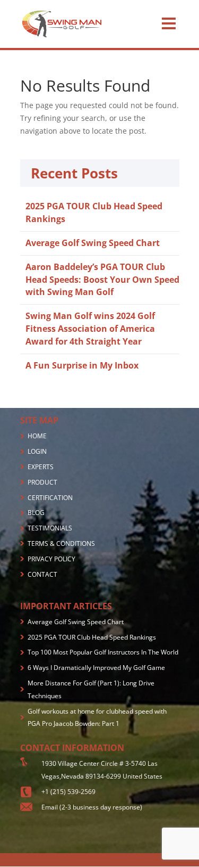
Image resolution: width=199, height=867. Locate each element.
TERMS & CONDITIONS (61, 543)
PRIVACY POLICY (51, 558)
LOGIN (37, 451)
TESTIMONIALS (50, 528)
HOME (37, 435)
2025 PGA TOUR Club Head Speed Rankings (92, 637)
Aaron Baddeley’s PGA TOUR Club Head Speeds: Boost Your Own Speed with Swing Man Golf (102, 279)
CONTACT (42, 574)
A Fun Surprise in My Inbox (82, 365)
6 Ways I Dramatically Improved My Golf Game (96, 667)
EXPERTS (41, 466)
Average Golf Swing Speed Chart (92, 243)
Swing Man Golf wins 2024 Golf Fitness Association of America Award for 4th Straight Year (90, 328)
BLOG (36, 512)
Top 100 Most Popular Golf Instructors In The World (103, 652)
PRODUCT (42, 482)
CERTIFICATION (50, 497)
